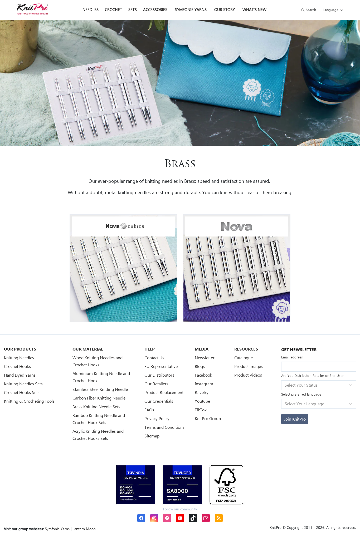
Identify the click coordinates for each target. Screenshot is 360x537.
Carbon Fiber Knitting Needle (98, 398)
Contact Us (154, 357)
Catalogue (243, 357)
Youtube (202, 401)
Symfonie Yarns (191, 9)
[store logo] (32, 8)
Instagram (204, 383)
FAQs (149, 409)
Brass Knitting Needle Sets (96, 406)
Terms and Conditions (164, 427)
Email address (292, 357)
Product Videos (248, 375)
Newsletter (205, 357)
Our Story (224, 9)
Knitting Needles (19, 357)
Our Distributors (159, 375)
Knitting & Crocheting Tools (29, 401)
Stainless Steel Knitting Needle (100, 389)
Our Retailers (156, 383)
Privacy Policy (156, 418)
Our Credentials (158, 401)
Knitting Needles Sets (23, 383)
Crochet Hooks (17, 366)
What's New (254, 9)
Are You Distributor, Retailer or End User (312, 375)
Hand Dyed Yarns (20, 375)
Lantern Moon (84, 528)
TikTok (201, 409)
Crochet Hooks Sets (22, 392)
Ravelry (201, 392)
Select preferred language (301, 394)
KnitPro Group (208, 418)
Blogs (200, 366)
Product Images (248, 366)
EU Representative (161, 366)
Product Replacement (163, 392)
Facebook (203, 375)
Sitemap (151, 436)
